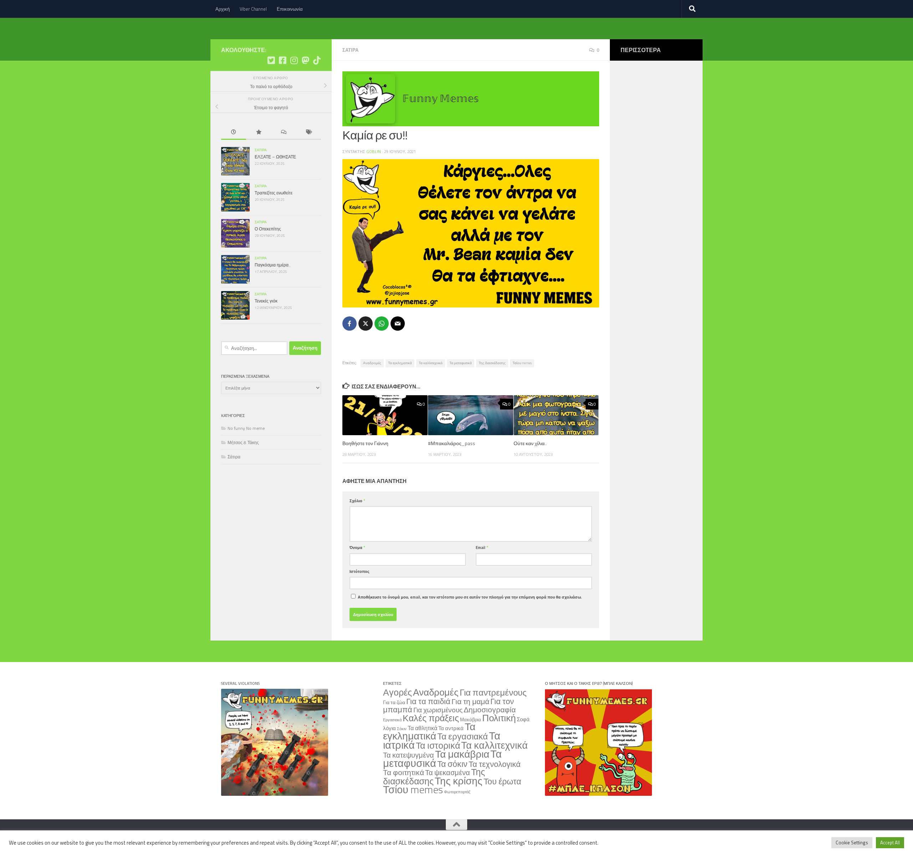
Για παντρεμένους (493, 692)
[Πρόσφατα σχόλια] (283, 132)
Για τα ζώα (394, 702)
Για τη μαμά (470, 701)
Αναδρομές (372, 363)
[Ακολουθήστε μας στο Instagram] (294, 60)
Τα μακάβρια (462, 754)
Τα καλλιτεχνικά (431, 363)
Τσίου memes (522, 363)
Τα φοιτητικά (403, 772)
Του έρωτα (502, 781)
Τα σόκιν (452, 764)
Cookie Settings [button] (852, 842)
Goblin (373, 151)
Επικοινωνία (290, 8)
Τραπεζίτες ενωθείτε (273, 192)
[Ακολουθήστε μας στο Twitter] (271, 60)
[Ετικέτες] (308, 132)
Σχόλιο (357, 501)
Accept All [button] (890, 842)
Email (482, 547)
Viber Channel (253, 8)
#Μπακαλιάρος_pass (451, 443)
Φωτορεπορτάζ (457, 792)
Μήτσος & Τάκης (243, 442)
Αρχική (222, 8)
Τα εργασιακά (462, 736)
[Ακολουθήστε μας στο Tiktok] (316, 60)
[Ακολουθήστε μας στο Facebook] (282, 60)
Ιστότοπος (359, 571)
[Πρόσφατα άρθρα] (233, 132)
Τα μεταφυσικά (460, 363)
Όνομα (357, 547)
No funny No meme (246, 428)
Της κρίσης (459, 780)
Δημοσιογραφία (490, 709)
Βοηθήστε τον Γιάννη (365, 443)
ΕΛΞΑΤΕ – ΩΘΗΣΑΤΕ (275, 156)
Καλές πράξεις (431, 718)
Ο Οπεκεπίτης (268, 228)
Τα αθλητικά (422, 727)
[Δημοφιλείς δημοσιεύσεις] (258, 132)
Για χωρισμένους (438, 710)
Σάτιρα (350, 50)
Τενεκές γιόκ (266, 300)
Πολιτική (499, 718)
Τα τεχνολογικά (495, 764)
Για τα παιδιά (428, 701)
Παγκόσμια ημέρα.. (273, 264)
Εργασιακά (392, 720)
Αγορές (397, 692)
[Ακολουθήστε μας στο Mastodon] (305, 60)
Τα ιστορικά (438, 745)
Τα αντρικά (451, 728)
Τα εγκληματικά (400, 363)
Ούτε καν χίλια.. (530, 443)
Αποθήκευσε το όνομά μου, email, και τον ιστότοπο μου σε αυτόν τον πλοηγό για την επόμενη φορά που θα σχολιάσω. (470, 597)
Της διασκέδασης (492, 363)
